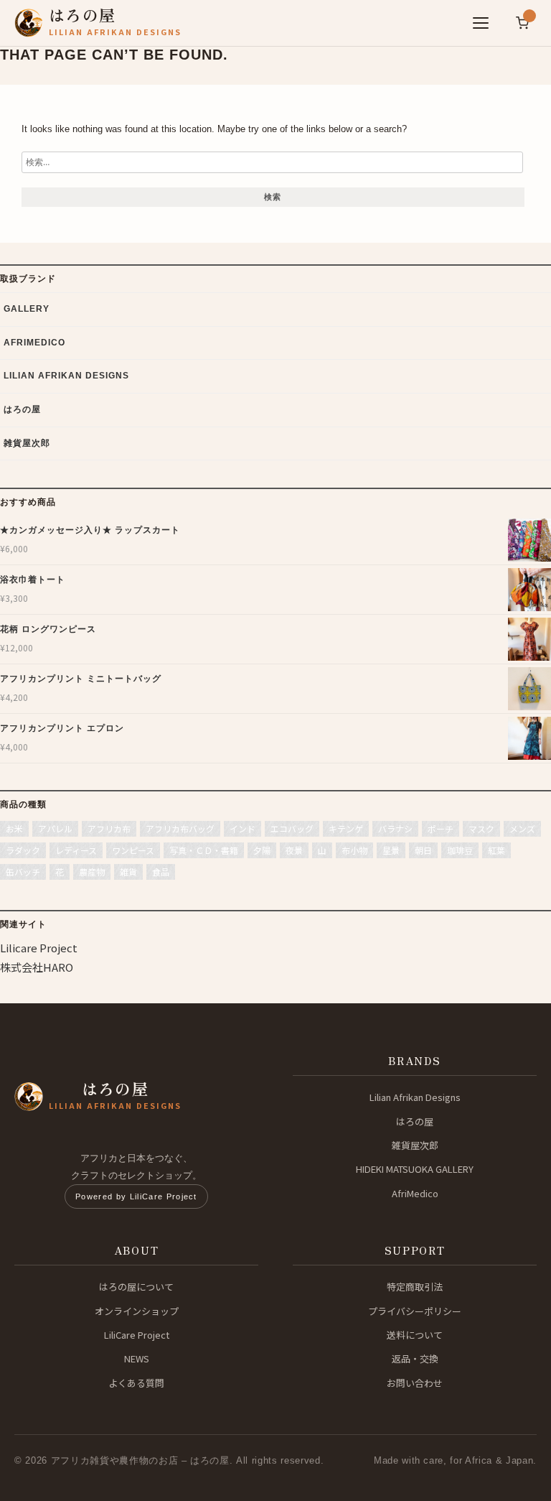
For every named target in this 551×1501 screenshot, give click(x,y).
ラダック (23, 850)
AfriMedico (34, 343)
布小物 (354, 850)
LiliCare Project (136, 1335)
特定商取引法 (415, 1286)
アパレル (55, 828)
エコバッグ (292, 828)
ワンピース (133, 850)
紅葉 (496, 850)
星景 (391, 850)
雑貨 (128, 871)
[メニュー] (480, 23)
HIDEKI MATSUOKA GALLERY (415, 1169)
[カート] (522, 23)
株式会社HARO (36, 967)
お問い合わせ (415, 1383)
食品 (160, 871)
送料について (415, 1335)
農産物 (92, 871)
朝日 (423, 850)
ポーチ (440, 828)
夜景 (294, 850)
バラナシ (395, 828)
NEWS (136, 1358)
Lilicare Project (38, 947)
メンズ (522, 828)
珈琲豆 (460, 850)
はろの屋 (22, 409)
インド (242, 828)
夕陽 (261, 850)
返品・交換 (415, 1358)
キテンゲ (346, 828)
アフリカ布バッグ (180, 828)
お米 (14, 828)
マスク (481, 828)
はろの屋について (136, 1286)
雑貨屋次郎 (27, 443)
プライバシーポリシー (414, 1311)
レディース (76, 850)
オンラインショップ (137, 1311)
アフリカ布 (109, 828)
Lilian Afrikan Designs (66, 376)
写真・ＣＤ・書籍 (203, 850)
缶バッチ (23, 871)
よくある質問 (136, 1383)
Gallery (27, 309)
